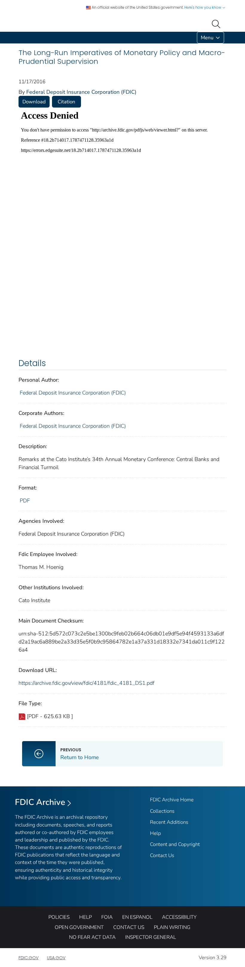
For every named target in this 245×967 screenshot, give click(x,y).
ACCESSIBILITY (179, 917)
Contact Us (162, 855)
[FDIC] (20, 37)
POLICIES (59, 917)
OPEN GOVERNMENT (79, 927)
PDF (25, 500)
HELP (85, 917)
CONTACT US (128, 927)
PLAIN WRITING (172, 927)
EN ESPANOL (137, 917)
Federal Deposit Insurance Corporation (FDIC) (81, 92)
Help (155, 833)
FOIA (107, 917)
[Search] (217, 23)
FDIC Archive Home (172, 799)
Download (34, 101)
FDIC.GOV (29, 958)
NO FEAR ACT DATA (92, 937)
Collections (162, 811)
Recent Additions (169, 822)
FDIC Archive (40, 802)
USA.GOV (56, 958)
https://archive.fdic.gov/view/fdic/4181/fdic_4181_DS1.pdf (86, 683)
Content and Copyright (175, 844)
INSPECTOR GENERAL (150, 937)
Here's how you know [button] (203, 7)
